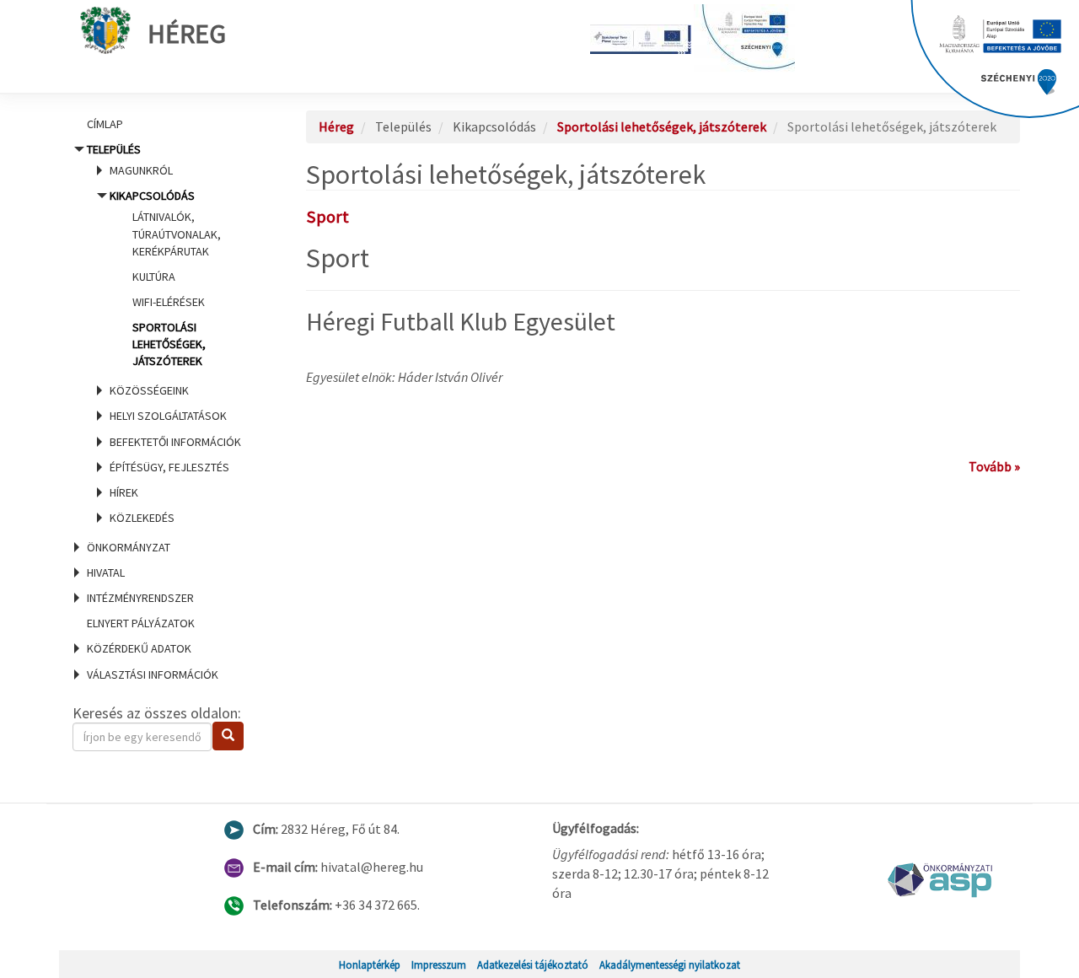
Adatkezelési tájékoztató (532, 964)
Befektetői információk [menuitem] (175, 441)
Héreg (187, 34)
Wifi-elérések (168, 301)
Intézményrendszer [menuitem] (140, 597)
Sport (327, 217)
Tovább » (994, 466)
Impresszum (438, 964)
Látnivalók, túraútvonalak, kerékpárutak (176, 233)
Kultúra (153, 276)
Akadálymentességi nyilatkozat (669, 964)
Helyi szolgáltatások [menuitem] (168, 415)
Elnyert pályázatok (141, 623)
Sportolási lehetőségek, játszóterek (169, 344)
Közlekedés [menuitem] (142, 517)
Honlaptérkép (369, 964)
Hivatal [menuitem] (106, 572)
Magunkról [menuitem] (141, 170)
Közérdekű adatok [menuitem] (139, 648)
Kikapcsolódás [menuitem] (165, 278)
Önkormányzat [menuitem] (128, 547)
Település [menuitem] (164, 333)
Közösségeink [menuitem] (149, 390)
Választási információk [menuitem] (152, 674)
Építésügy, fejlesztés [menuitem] (169, 467)
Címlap (105, 124)
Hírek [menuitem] (124, 492)
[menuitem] (168, 124)
